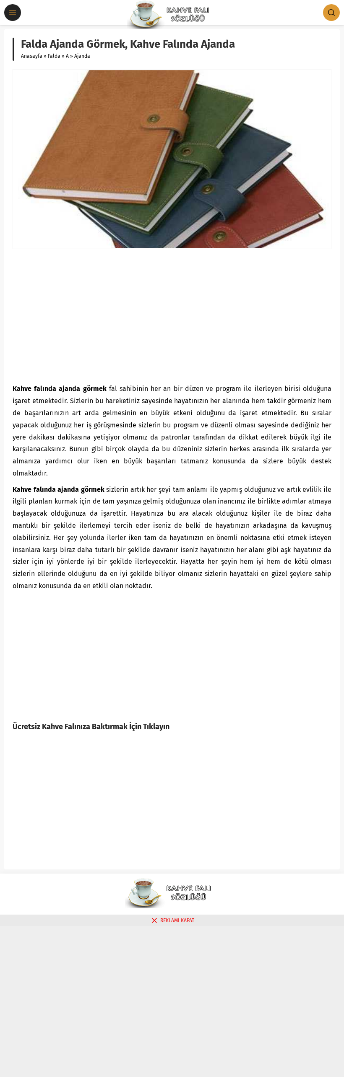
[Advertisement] (172, 316)
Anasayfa (31, 56)
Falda (54, 56)
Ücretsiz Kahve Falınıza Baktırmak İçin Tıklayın (91, 726)
